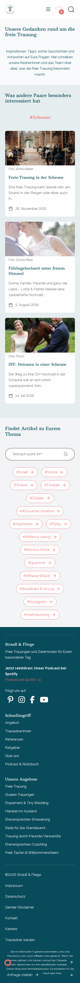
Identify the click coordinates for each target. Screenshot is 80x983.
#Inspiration (23, 524)
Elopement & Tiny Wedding (26, 803)
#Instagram (37, 602)
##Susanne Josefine (37, 511)
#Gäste (51, 472)
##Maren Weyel (36, 576)
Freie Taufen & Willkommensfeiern (32, 853)
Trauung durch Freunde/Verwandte (33, 836)
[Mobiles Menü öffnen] (48, 9)
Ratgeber (12, 748)
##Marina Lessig (37, 537)
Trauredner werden (20, 940)
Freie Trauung (15, 786)
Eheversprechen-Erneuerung (27, 819)
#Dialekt (37, 498)
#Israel (22, 472)
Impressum (14, 886)
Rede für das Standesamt (25, 828)
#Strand (20, 485)
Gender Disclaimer (19, 907)
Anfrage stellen (20, 975)
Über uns (12, 756)
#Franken (52, 485)
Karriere (11, 929)
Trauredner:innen (18, 731)
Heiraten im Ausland (21, 811)
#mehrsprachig (36, 615)
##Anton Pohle (37, 550)
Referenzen (14, 739)
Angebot (12, 723)
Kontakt (11, 918)
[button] (7, 962)
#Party (55, 524)
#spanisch (36, 563)
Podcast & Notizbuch (22, 764)
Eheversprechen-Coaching (26, 844)
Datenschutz (15, 896)
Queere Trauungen (19, 795)
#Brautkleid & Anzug (37, 589)
